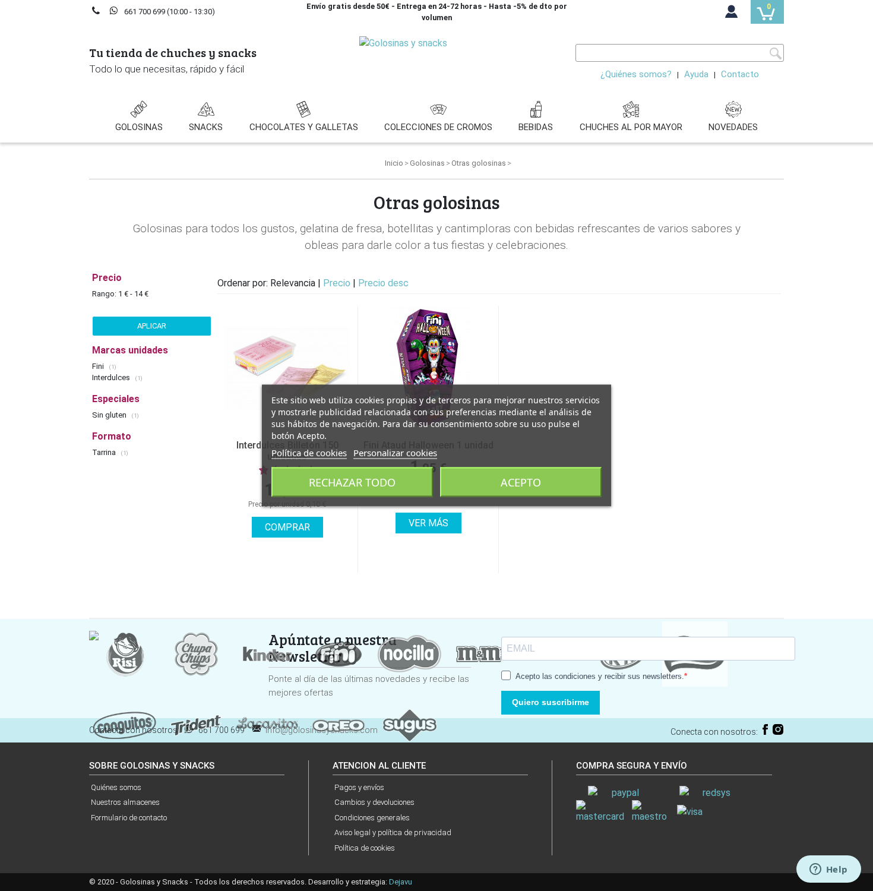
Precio (338, 283)
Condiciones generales (372, 817)
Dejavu (400, 881)
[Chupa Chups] (196, 653)
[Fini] (338, 653)
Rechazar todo (352, 482)
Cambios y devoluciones (374, 802)
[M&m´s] (481, 653)
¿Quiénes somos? (636, 74)
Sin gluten (110, 414)
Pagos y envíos (359, 787)
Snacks (206, 127)
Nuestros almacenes (125, 802)
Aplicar (151, 325)
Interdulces (112, 377)
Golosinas (139, 127)
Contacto (740, 74)
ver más (428, 523)
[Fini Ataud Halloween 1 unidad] (428, 368)
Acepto (521, 482)
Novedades (733, 127)
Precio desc (383, 283)
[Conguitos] (124, 724)
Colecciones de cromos (438, 127)
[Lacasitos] (267, 724)
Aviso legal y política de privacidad (392, 832)
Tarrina (105, 452)
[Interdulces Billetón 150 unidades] (287, 368)
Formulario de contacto (129, 817)
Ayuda (696, 74)
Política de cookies (364, 847)
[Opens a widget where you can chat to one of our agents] (828, 870)
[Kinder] (267, 653)
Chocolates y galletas (303, 127)
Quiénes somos (116, 787)
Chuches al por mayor (631, 127)
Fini (99, 366)
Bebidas (535, 127)
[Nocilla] (409, 653)
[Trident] (196, 724)
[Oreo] (338, 724)
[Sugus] (409, 724)
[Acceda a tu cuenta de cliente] (732, 14)
